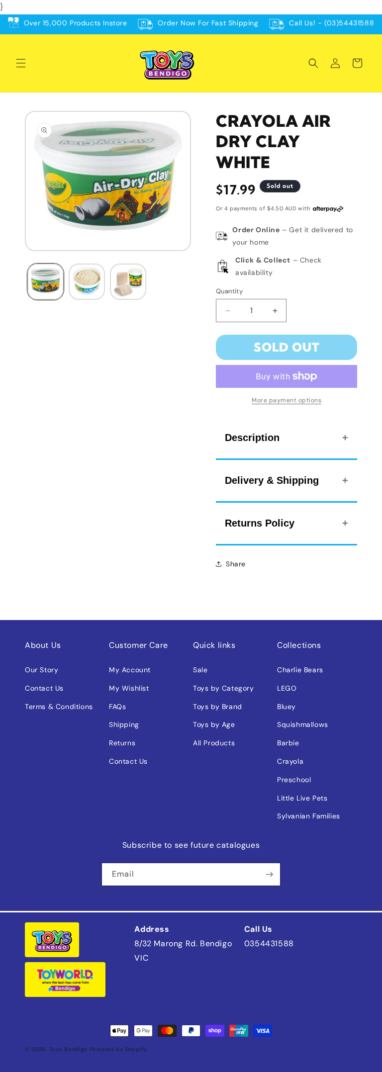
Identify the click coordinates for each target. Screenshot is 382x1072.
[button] (21, 63)
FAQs (117, 706)
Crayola (290, 761)
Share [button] (236, 563)
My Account (130, 669)
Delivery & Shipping (272, 480)
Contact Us (44, 688)
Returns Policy (259, 523)
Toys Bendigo (68, 1049)
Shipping (124, 724)
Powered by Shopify (118, 1049)
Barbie (288, 742)
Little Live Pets (302, 798)
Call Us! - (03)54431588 (331, 22)
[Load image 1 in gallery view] (45, 282)
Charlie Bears (300, 669)
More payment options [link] (286, 400)
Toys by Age (214, 724)
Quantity (229, 291)
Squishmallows (302, 724)
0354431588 (269, 943)
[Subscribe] (269, 874)
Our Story (41, 669)
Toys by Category (223, 688)
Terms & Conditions (59, 706)
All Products (214, 742)
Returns (122, 742)
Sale (200, 669)
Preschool (294, 779)
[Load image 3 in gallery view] (128, 282)
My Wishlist (129, 688)
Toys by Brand (217, 706)
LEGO (286, 688)
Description (252, 437)
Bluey (286, 706)
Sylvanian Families (308, 815)
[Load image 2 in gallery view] (87, 282)
